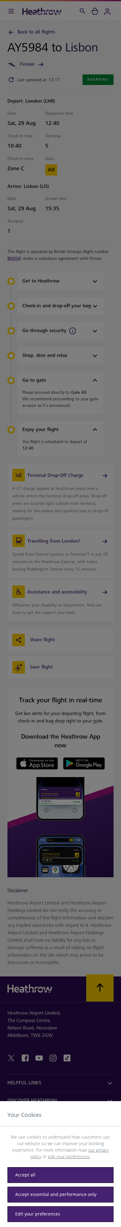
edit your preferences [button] (69, 1156)
